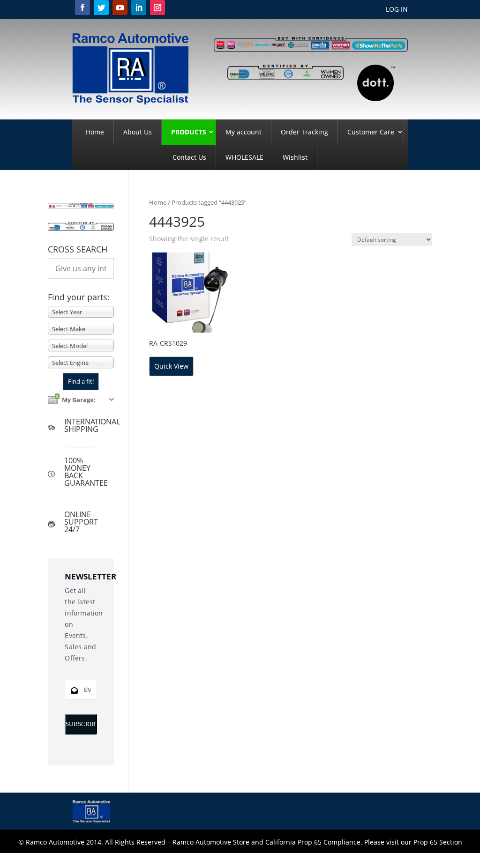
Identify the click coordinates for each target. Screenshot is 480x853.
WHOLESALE (244, 157)
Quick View (171, 366)
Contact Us (189, 157)
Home (95, 131)
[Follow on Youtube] (120, 7)
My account (243, 131)
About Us (137, 131)
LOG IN (397, 10)
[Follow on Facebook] (82, 7)
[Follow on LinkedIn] (138, 7)
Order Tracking (304, 131)
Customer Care (370, 131)
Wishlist (295, 157)
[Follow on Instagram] (157, 7)
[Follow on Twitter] (101, 7)
